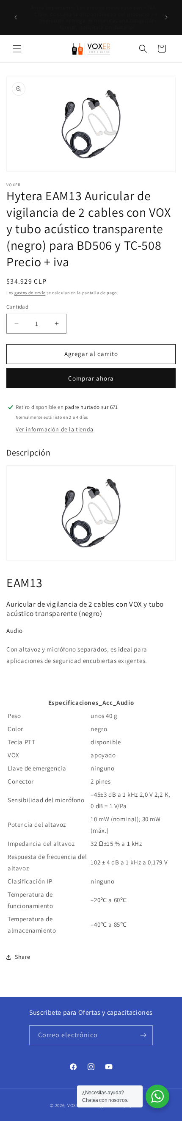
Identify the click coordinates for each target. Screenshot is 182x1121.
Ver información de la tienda (55, 429)
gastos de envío (30, 292)
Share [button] (22, 957)
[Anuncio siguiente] (166, 17)
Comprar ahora (91, 378)
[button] (17, 48)
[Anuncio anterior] (15, 17)
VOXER (74, 1105)
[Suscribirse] (143, 1035)
